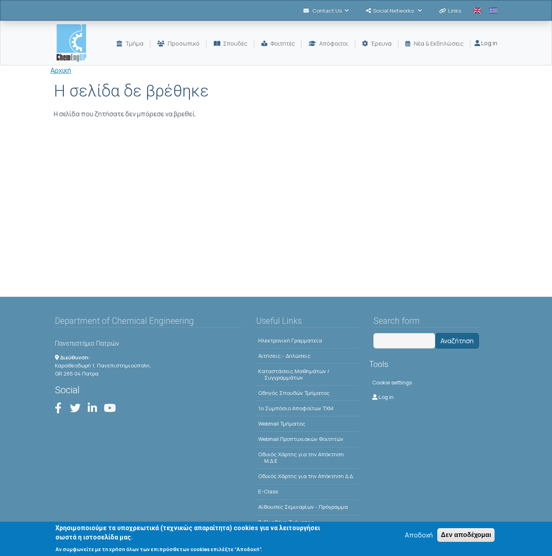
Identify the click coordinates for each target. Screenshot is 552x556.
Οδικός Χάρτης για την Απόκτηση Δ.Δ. (306, 476)
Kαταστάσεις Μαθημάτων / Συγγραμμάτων (293, 374)
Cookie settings (392, 382)
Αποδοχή (419, 535)
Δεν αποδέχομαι (466, 534)
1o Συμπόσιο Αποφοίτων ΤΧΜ (295, 408)
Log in (488, 43)
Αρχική (61, 70)
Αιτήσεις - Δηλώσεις (284, 355)
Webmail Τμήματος (281, 423)
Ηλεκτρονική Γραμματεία (290, 340)
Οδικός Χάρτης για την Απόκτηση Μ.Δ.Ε (301, 457)
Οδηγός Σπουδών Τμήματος (294, 393)
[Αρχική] (75, 43)
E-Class (268, 491)
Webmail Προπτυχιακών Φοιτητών (300, 439)
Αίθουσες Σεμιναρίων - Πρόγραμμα (303, 506)
